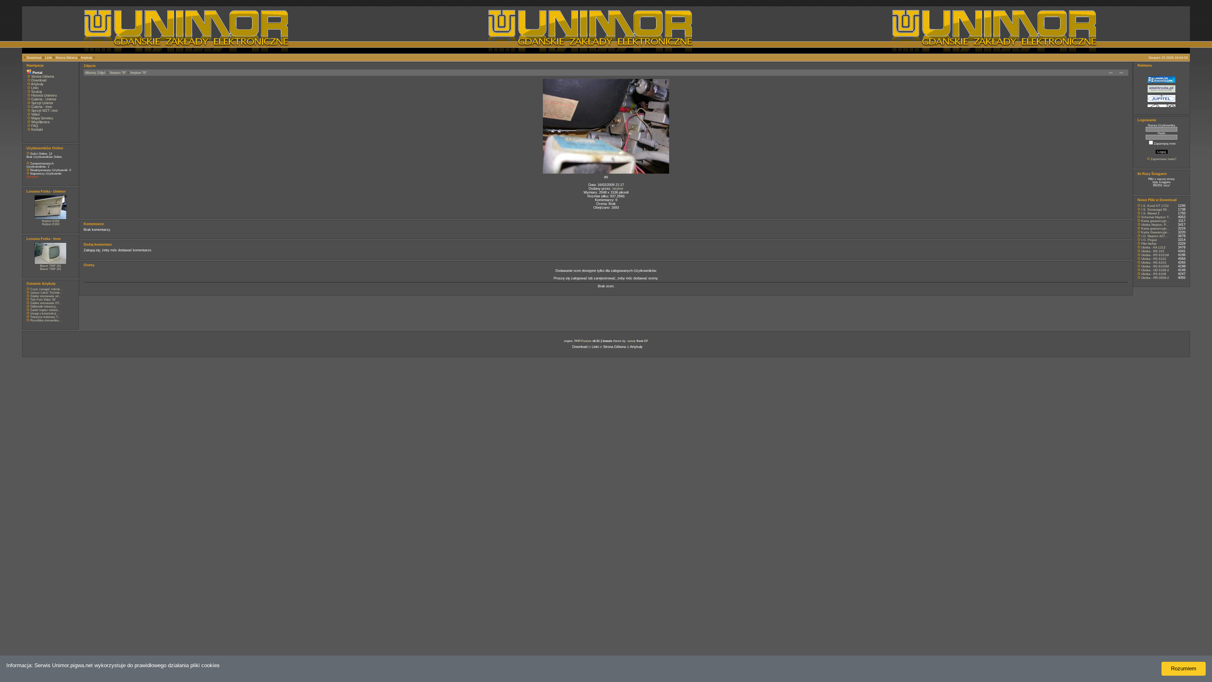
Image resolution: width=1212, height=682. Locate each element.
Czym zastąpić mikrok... (46, 289)
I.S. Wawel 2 (1150, 213)
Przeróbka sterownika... (46, 320)
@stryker (33, 176)
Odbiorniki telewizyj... (44, 306)
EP (646, 341)
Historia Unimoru (44, 95)
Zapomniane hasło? (1163, 159)
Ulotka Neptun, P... (1155, 224)
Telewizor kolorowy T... (45, 317)
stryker (617, 188)
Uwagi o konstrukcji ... (45, 313)
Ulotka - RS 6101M (1155, 255)
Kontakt (37, 129)
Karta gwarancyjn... (1155, 221)
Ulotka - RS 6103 (1153, 262)
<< (1111, 73)
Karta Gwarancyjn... (1155, 232)
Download (34, 57)
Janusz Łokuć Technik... (46, 292)
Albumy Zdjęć (95, 73)
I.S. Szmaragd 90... (1155, 209)
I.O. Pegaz (1149, 240)
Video (35, 114)
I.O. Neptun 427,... (1155, 236)
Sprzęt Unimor (42, 103)
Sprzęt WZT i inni (44, 110)
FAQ (34, 126)
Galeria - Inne (41, 107)
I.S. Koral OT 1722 (1155, 205)
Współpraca (40, 122)
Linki (48, 57)
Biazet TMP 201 (50, 265)
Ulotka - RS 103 (1152, 251)
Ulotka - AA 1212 (1153, 247)
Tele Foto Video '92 (43, 299)
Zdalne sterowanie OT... (46, 303)
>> (1121, 73)
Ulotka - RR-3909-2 (1155, 277)
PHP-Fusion (582, 341)
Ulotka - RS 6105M (1155, 266)
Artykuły (86, 57)
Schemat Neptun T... (1156, 217)
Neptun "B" (118, 73)
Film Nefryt (1148, 243)
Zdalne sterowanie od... (45, 296)
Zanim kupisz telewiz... (45, 310)
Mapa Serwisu (42, 118)
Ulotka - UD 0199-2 (1155, 270)
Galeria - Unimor (43, 99)
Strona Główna (66, 57)
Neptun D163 (50, 221)
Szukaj (36, 91)
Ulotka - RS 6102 (1153, 258)
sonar (631, 341)
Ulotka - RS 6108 (1153, 274)
